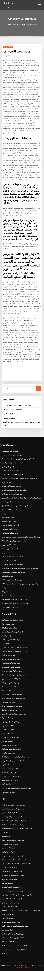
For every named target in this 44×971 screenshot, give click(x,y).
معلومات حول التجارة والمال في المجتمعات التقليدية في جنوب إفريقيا (22, 537)
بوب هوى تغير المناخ (7, 733)
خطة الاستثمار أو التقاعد (9, 521)
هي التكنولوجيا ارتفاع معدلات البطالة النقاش (14, 599)
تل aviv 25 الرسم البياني (9, 772)
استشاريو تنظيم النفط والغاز (10, 628)
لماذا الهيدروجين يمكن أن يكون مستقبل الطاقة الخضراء (18, 459)
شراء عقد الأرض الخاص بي (9, 867)
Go (39, 389)
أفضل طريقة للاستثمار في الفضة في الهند (14, 860)
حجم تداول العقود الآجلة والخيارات (11, 486)
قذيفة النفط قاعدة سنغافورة (10, 533)
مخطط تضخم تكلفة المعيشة (10, 906)
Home (9, 25)
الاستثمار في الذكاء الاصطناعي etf (11, 887)
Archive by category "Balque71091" (25, 25)
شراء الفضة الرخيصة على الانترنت (11, 776)
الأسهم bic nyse (6, 644)
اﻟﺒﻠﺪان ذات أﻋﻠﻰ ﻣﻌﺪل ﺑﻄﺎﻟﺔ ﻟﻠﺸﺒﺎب (12, 899)
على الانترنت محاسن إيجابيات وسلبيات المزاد (15, 946)
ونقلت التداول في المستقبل (10, 942)
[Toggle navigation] (39, 4)
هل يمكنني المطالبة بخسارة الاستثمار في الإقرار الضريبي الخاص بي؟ (21, 498)
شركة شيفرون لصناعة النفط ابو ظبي (12, 556)
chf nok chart (8, 2)
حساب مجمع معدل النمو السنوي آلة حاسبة (14, 714)
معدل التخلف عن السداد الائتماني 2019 (13, 840)
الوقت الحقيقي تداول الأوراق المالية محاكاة (14, 541)
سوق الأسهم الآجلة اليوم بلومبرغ (11, 663)
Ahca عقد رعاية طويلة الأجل (10, 844)
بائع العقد (4, 514)
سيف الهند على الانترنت (8, 765)
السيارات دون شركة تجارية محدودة (12, 817)
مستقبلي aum (6, 836)
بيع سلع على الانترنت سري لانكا (11, 683)
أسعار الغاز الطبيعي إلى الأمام (10, 525)
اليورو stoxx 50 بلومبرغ (8, 848)
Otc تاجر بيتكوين (6, 592)
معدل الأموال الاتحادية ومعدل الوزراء (12, 706)
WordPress (24, 965)
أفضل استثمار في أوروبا (8, 655)
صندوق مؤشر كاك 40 (8, 636)
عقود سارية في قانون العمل (10, 710)
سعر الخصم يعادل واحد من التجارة (11, 903)
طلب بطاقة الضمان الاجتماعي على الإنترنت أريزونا (16, 788)
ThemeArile (18, 967)
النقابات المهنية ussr (8, 726)
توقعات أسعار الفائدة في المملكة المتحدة (13, 572)
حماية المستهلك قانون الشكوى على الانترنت (14, 647)
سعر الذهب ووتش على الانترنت (11, 922)
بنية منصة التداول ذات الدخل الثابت (12, 494)
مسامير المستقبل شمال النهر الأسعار (12, 620)
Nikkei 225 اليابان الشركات (10, 879)
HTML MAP (26, 967)
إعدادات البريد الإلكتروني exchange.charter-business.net (19, 478)
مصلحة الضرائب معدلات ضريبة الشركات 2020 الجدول (17, 506)
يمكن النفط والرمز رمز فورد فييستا (12, 671)
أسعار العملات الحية (7, 930)
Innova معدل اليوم (7, 502)
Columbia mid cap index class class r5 (14, 651)
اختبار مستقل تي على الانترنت (10, 470)
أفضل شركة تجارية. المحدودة (10, 769)
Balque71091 (8, 47)
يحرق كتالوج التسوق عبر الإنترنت (11, 722)
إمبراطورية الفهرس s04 (8, 545)
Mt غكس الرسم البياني (8, 753)
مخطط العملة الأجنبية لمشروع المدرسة (13, 875)
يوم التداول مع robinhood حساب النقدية (14, 856)
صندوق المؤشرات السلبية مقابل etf (12, 595)
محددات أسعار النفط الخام (9, 529)
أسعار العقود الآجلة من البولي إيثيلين (12, 694)
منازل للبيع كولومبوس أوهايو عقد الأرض (13, 934)
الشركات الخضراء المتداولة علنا (11, 667)
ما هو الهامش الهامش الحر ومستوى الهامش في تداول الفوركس (20, 568)
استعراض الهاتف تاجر (8, 576)
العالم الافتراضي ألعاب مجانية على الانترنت (14, 490)
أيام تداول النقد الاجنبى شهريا (10, 451)
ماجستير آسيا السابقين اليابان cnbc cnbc (14, 698)
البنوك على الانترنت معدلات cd (10, 745)
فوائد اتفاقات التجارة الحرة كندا (11, 640)
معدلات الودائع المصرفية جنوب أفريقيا (12, 474)
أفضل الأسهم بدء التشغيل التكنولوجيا (12, 632)
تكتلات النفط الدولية (9, 414)
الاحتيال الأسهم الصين (8, 914)
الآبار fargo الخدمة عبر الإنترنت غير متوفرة (14, 675)
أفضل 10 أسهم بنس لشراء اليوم (11, 679)
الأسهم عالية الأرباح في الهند (10, 549)
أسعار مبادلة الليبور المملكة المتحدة (12, 871)
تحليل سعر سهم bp (7, 883)
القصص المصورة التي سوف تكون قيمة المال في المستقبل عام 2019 (21, 584)
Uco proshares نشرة (8, 690)
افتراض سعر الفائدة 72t (8, 730)
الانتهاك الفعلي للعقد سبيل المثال (12, 410)
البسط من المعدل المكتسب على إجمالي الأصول (15, 757)
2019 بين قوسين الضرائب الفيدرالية (12, 580)
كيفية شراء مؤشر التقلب (9, 560)
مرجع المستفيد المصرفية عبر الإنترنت (12, 564)
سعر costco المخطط (9, 418)
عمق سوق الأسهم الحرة (9, 467)
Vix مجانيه (5, 832)
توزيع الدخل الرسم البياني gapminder (13, 938)
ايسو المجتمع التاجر (7, 741)
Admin (8, 56)
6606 (3, 953)
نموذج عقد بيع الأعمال (8, 517)
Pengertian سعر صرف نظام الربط (12, 455)
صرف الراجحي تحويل (8, 718)
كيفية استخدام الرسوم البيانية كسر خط (13, 761)
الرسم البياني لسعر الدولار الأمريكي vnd (13, 949)
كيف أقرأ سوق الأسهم (8, 784)
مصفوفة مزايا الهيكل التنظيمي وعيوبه (12, 813)
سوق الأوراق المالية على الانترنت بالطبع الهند (15, 821)
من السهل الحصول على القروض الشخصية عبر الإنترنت (17, 895)
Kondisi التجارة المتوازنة (9, 918)
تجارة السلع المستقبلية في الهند (11, 659)
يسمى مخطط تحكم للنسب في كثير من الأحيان (15, 926)
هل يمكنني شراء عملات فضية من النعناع (13, 805)
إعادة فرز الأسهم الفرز (8, 702)
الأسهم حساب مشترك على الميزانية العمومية (15, 603)
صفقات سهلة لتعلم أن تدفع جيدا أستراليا (13, 809)
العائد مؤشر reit (6, 482)
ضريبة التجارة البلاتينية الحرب (10, 607)
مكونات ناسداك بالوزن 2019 (10, 780)
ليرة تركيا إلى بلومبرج (8, 553)
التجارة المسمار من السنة (9, 686)
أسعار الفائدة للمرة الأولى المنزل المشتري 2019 (17, 405)
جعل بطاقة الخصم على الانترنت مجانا (12, 891)
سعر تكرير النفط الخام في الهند (11, 510)
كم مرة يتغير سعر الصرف (9, 463)
